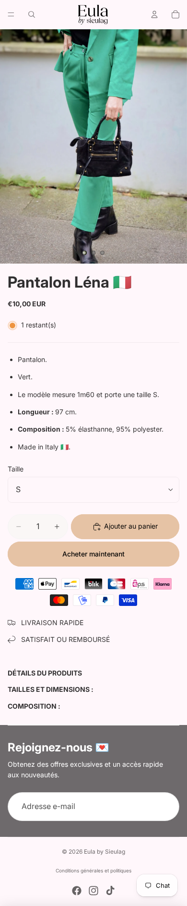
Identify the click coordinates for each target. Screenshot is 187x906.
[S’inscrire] (165, 807)
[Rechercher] (31, 14)
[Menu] (11, 14)
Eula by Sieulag (104, 851)
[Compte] (154, 14)
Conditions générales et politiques (93, 870)
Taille (15, 469)
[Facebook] (76, 890)
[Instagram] (93, 890)
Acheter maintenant (93, 554)
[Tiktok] (110, 890)
